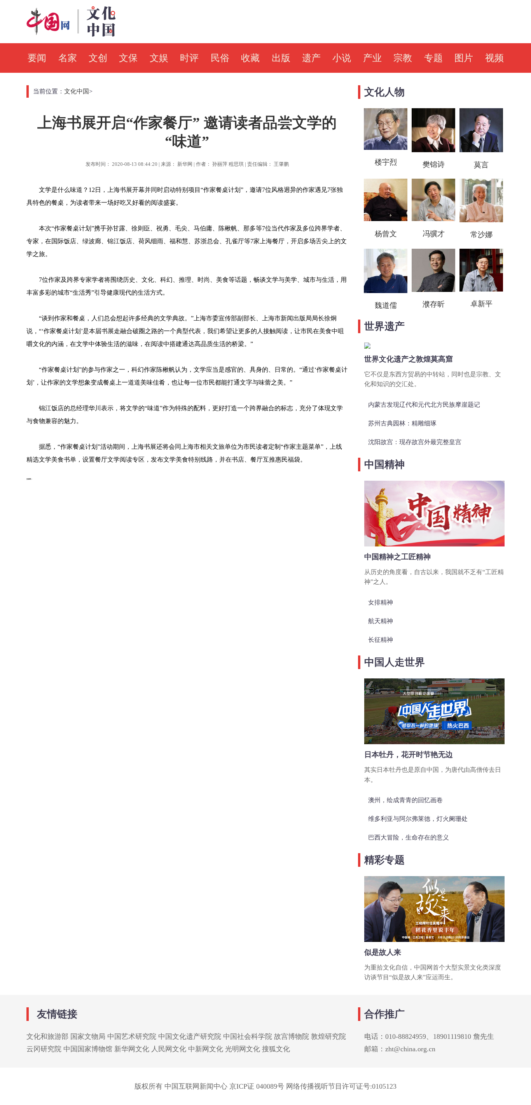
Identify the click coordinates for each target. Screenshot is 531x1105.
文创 (98, 58)
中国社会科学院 (247, 1036)
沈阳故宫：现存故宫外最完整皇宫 (414, 442)
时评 (189, 58)
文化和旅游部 (47, 1036)
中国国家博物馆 (87, 1049)
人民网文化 (168, 1049)
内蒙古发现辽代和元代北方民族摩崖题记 (424, 404)
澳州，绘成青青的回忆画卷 (405, 800)
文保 (128, 58)
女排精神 (380, 602)
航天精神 (380, 621)
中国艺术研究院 (131, 1036)
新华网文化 (131, 1049)
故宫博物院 (291, 1036)
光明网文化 (242, 1049)
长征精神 (380, 639)
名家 (67, 58)
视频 (494, 58)
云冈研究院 (43, 1049)
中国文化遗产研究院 (189, 1036)
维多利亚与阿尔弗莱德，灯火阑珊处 (418, 818)
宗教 (402, 58)
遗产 (311, 58)
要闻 (37, 58)
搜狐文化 (276, 1049)
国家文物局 (87, 1036)
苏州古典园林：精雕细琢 (402, 423)
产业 (372, 58)
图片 (463, 58)
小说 (341, 58)
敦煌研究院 (328, 1036)
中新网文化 (205, 1049)
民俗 (220, 58)
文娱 (159, 58)
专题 (433, 58)
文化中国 (76, 91)
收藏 (250, 58)
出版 (281, 58)
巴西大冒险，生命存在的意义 (408, 837)
